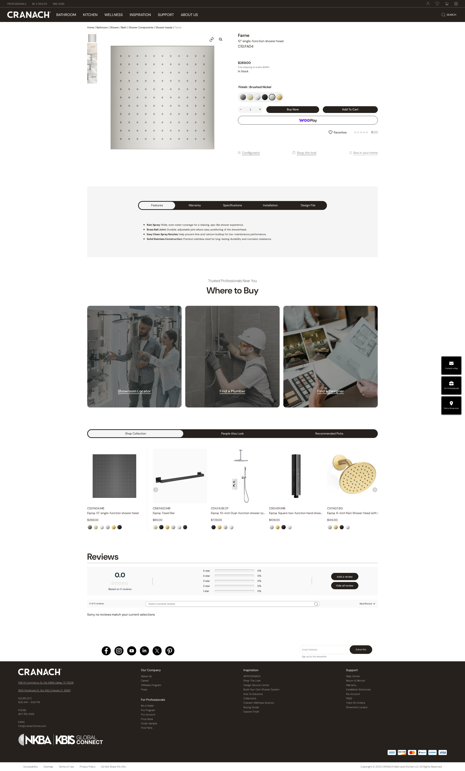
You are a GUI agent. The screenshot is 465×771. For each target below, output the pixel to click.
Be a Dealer (147, 705)
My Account (353, 694)
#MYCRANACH (251, 676)
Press (144, 689)
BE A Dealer (39, 3)
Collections (249, 698)
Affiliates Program (151, 685)
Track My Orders (355, 702)
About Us (146, 676)
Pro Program (148, 710)
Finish (242, 87)
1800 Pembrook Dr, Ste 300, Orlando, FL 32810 (44, 690)
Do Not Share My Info (113, 766)
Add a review (345, 576)
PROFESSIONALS (16, 3)
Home (90, 27)
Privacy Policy (87, 766)
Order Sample (149, 723)
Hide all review (344, 585)
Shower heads (164, 27)
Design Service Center (256, 685)
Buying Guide (251, 707)
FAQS (349, 698)
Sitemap (48, 766)
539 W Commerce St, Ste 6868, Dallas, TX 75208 (46, 682)
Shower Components (141, 27)
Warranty (351, 685)
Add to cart (350, 109)
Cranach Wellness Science (258, 702)
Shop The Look (251, 680)
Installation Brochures (358, 689)
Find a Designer (330, 391)
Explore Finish (251, 711)
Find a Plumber (232, 391)
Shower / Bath (118, 27)
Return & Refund (355, 680)
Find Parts (146, 727)
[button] (220, 39)
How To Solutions (253, 694)
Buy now (293, 109)
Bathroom (102, 27)
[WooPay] (308, 120)
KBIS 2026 (58, 3)
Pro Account (148, 714)
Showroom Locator (134, 391)
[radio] (243, 97)
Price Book (147, 719)
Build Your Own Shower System (261, 689)
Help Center (353, 676)
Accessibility (30, 766)
